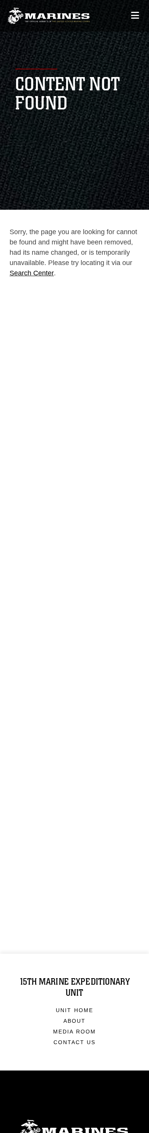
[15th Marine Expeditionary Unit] (49, 16)
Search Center (32, 273)
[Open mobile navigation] (135, 15)
